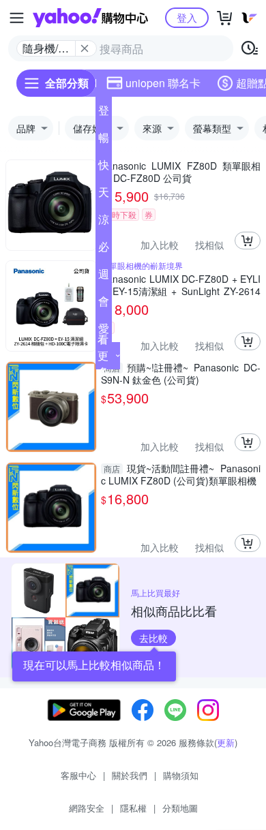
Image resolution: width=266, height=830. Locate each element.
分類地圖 (180, 807)
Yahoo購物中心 (90, 17)
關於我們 (129, 775)
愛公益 (103, 331)
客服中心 (78, 775)
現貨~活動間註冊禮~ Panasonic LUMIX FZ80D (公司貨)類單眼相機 (181, 474)
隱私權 (133, 807)
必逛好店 (103, 249)
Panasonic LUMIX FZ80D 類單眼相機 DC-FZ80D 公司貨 (181, 171)
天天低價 (103, 195)
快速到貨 (103, 168)
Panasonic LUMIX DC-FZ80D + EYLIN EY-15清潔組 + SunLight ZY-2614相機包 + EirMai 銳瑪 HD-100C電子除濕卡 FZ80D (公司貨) (181, 285)
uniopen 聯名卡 (163, 83)
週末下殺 (103, 277)
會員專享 (103, 304)
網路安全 (86, 807)
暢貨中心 (103, 140)
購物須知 (180, 775)
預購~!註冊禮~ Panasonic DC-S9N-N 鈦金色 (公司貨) (181, 373)
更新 (226, 742)
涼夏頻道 (103, 222)
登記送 (103, 113)
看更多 (103, 355)
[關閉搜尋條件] (84, 48)
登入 (187, 17)
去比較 (153, 638)
